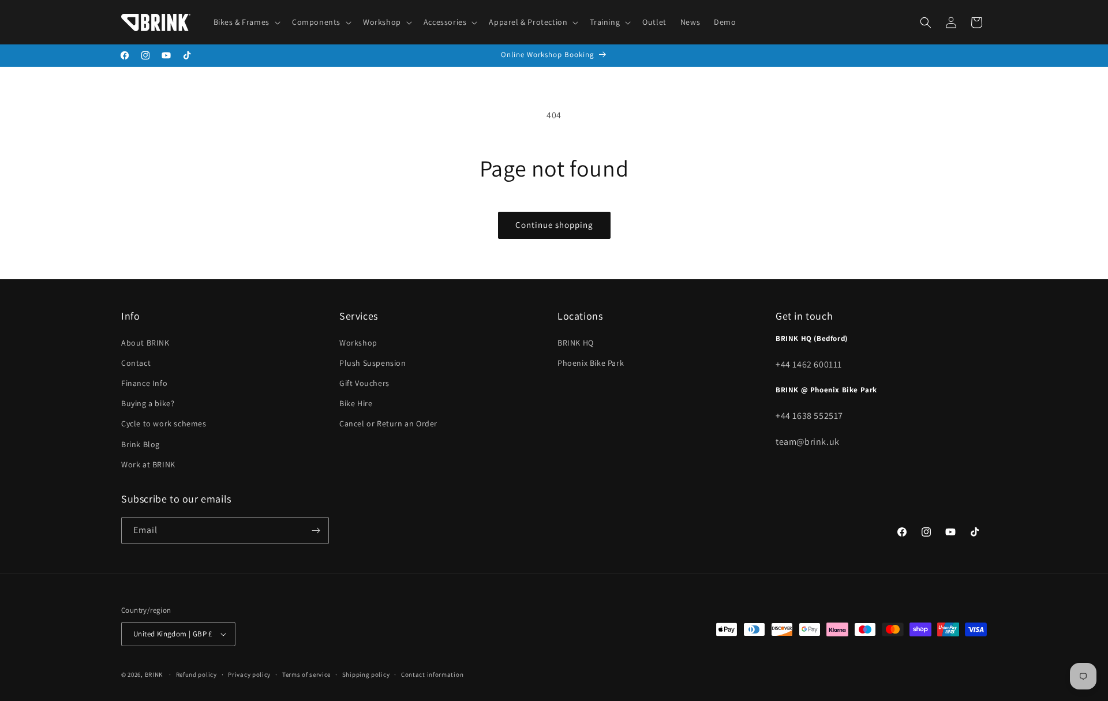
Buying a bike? (147, 403)
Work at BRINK (148, 464)
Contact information (432, 674)
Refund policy (196, 674)
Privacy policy (249, 674)
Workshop (358, 342)
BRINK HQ (575, 342)
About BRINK (145, 342)
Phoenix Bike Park (590, 363)
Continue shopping (554, 224)
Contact (136, 363)
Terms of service (306, 674)
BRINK (154, 674)
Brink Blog (140, 443)
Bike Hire (355, 403)
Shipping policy (366, 674)
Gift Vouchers (364, 383)
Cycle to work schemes (164, 423)
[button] (246, 22)
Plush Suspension (372, 363)
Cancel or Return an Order (388, 423)
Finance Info (144, 383)
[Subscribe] (315, 530)
